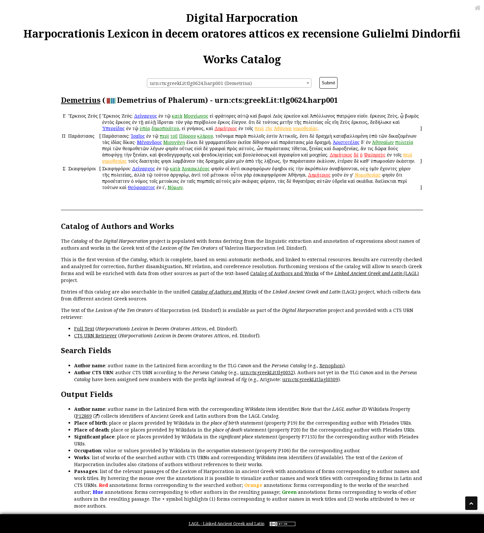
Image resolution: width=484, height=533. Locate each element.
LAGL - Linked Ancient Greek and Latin (226, 523)
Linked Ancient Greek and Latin (368, 273)
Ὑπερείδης (113, 128)
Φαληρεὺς (375, 155)
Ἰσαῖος (138, 136)
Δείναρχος (145, 116)
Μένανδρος (149, 142)
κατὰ (177, 116)
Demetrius (80, 100)
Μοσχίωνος (196, 116)
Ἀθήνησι (283, 128)
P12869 (84, 416)
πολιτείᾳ (404, 142)
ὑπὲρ (145, 128)
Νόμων (175, 187)
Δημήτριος (225, 128)
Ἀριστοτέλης (346, 142)
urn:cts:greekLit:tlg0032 (266, 372)
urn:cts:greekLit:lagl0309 (310, 379)
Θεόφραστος (141, 187)
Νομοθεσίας (368, 175)
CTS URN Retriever (95, 335)
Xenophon (331, 365)
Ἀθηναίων (383, 142)
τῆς (269, 128)
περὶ (259, 128)
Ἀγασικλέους (196, 168)
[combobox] (229, 83)
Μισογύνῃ (174, 142)
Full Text (84, 328)
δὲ (356, 155)
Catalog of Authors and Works (284, 273)
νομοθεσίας (305, 128)
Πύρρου (187, 136)
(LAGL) (410, 273)
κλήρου (205, 136)
